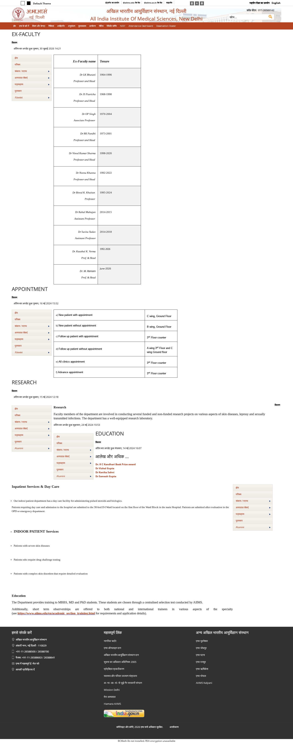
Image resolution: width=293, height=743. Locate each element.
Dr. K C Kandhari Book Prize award (115, 464)
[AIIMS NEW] (43, 14)
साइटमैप (169, 2)
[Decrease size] (202, 3)
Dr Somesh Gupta (105, 476)
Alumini (19, 97)
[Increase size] (192, 3)
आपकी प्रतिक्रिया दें (25, 669)
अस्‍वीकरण (174, 727)
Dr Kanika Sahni (104, 472)
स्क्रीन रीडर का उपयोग (259, 3)
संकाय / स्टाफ (21, 71)
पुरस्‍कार (18, 91)
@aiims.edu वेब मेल (131, 2)
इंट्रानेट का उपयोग (112, 2)
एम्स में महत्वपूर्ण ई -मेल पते (27, 663)
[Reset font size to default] (197, 3)
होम (16, 58)
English (276, 3)
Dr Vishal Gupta (104, 468)
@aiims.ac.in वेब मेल (153, 2)
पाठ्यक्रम (19, 84)
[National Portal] (124, 713)
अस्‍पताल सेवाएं (21, 77)
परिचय (17, 64)
